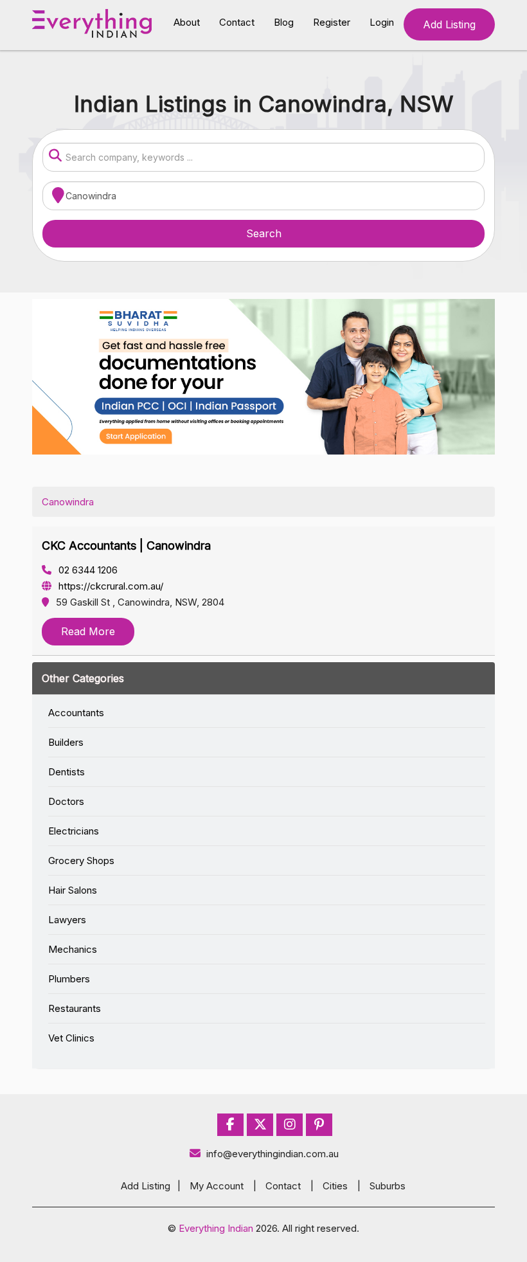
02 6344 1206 (87, 570)
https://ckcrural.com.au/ (109, 586)
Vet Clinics (71, 1038)
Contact (237, 22)
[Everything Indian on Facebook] (230, 1125)
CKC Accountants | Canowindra (126, 545)
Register (331, 22)
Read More (88, 631)
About (187, 22)
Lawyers (67, 920)
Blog (284, 22)
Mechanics (72, 949)
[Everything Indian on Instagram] (290, 1125)
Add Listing (449, 24)
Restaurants (74, 1008)
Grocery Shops (81, 860)
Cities (335, 1186)
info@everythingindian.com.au (272, 1154)
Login (382, 22)
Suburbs (388, 1186)
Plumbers (69, 979)
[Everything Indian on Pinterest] (319, 1125)
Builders (66, 742)
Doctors (66, 801)
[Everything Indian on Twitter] (260, 1125)
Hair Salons (72, 890)
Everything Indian (216, 1228)
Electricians (73, 831)
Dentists (66, 772)
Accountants (76, 713)
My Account (217, 1186)
